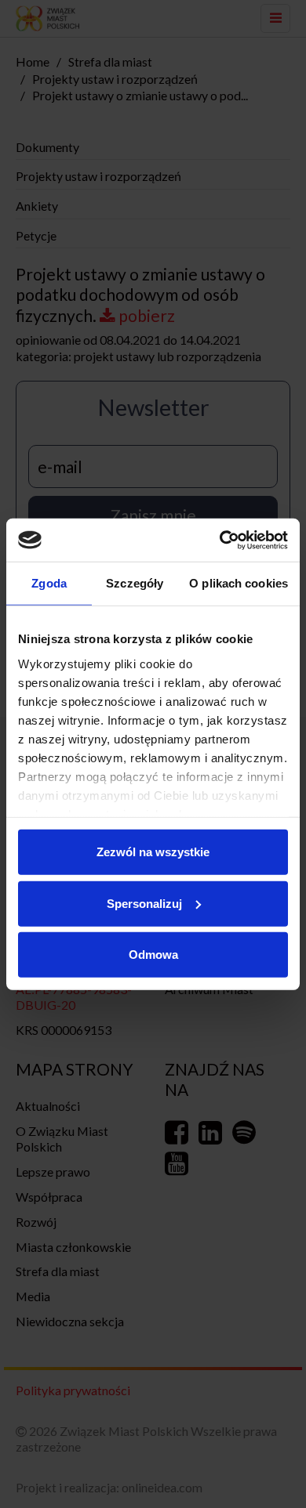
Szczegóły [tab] (134, 583)
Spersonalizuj (144, 903)
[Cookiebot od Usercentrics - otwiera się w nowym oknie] (220, 540)
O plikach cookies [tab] (238, 583)
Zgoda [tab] (49, 583)
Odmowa (153, 954)
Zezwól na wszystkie (153, 852)
